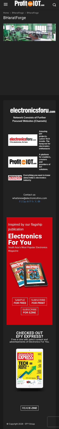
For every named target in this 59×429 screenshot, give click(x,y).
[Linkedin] (25, 201)
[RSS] (33, 201)
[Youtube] (39, 201)
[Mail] (28, 201)
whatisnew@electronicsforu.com (29, 198)
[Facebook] (20, 201)
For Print (38, 303)
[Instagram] (22, 201)
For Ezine (29, 312)
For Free (20, 303)
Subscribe (38, 301)
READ (29, 408)
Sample (20, 301)
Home (6, 12)
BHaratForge (18, 12)
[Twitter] (36, 201)
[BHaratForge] (29, 40)
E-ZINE (33, 408)
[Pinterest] (30, 201)
